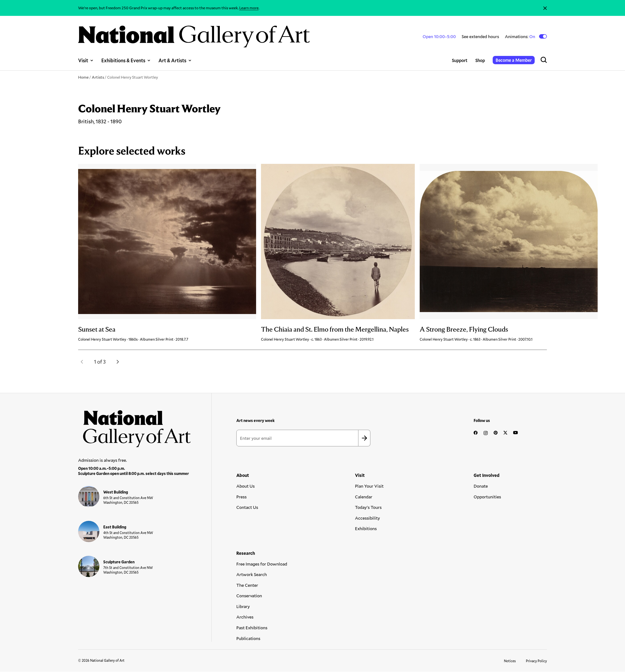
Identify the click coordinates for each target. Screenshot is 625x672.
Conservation (249, 595)
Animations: (520, 36)
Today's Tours (368, 507)
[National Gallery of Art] (134, 426)
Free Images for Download (261, 564)
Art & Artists (172, 60)
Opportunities (487, 497)
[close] (545, 7)
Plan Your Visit (369, 486)
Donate (481, 486)
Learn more (249, 7)
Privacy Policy (536, 661)
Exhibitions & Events (123, 60)
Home (83, 77)
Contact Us (247, 507)
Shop (480, 60)
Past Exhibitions (251, 627)
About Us (245, 486)
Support (460, 60)
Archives (244, 617)
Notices (510, 661)
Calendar (363, 497)
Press (241, 497)
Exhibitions (366, 528)
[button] (82, 362)
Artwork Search (251, 574)
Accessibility (367, 518)
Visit (83, 60)
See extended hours (480, 36)
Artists (98, 77)
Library (243, 606)
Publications (248, 638)
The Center (247, 585)
